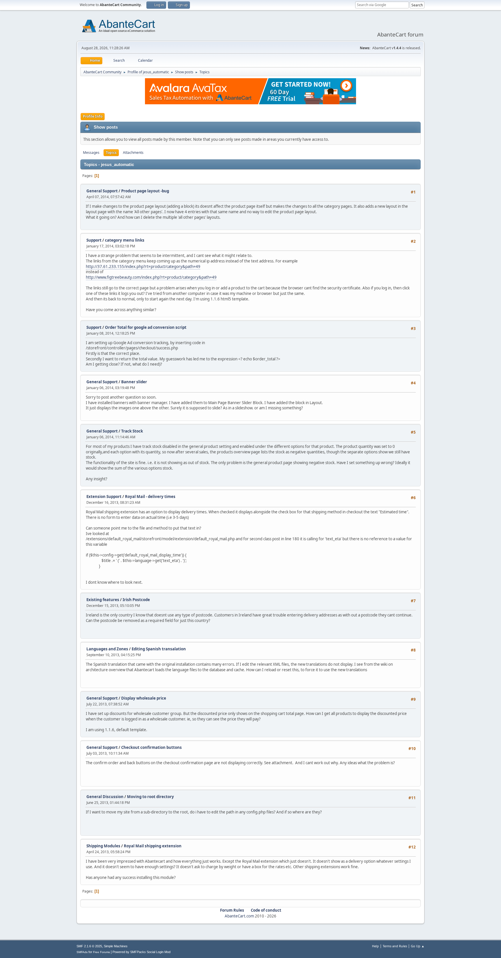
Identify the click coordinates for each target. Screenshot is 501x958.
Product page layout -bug (145, 191)
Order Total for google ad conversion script (145, 327)
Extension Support (103, 496)
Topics (111, 152)
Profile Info (92, 116)
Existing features (102, 599)
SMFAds (82, 952)
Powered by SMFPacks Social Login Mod (141, 952)
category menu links (124, 240)
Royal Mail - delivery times (150, 496)
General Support (102, 191)
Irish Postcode (136, 599)
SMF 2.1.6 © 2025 (89, 946)
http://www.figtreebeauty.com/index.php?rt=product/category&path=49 (151, 277)
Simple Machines (116, 946)
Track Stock (132, 431)
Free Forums (101, 952)
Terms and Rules (395, 946)
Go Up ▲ (417, 946)
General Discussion (105, 796)
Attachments (133, 152)
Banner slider (134, 381)
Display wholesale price (143, 698)
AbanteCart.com (239, 916)
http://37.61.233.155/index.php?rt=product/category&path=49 (143, 266)
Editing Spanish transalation (159, 649)
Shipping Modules (103, 845)
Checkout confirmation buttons (151, 747)
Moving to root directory (150, 796)
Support (93, 240)
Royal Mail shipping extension (152, 845)
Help (375, 946)
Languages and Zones (107, 649)
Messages (91, 152)
